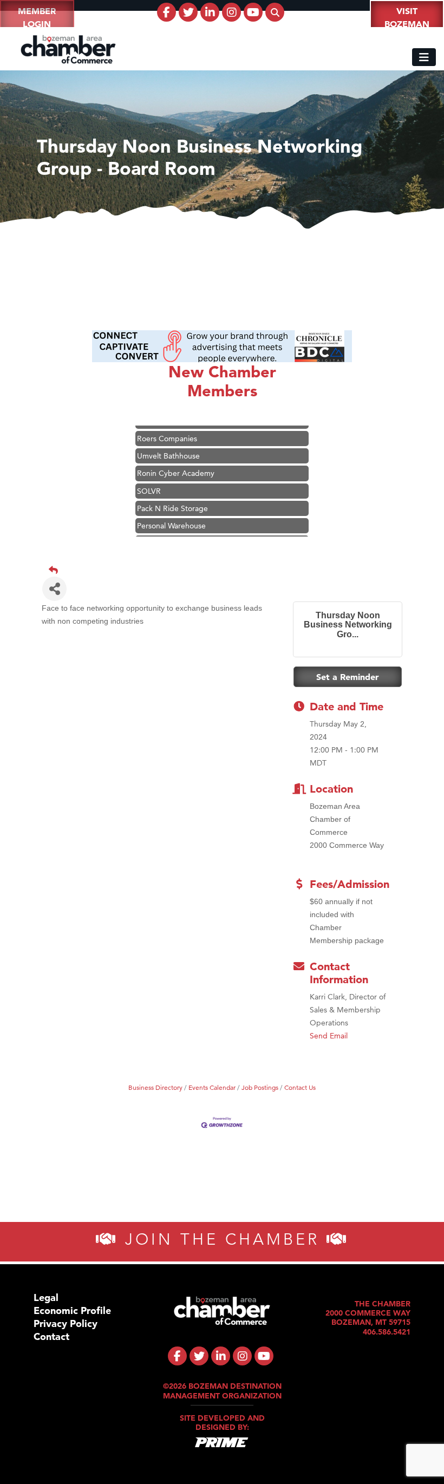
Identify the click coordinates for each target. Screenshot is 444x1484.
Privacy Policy (65, 1323)
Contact (51, 1336)
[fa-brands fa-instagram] (231, 12)
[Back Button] (226, 570)
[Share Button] (54, 589)
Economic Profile (72, 1310)
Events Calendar (212, 1087)
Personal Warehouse (171, 514)
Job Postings (259, 1087)
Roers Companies (167, 427)
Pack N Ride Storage (172, 497)
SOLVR (149, 480)
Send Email (329, 1036)
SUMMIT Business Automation (189, 532)
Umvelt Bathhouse (168, 444)
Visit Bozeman (406, 17)
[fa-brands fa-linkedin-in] (209, 12)
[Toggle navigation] (424, 57)
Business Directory (155, 1087)
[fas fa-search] (274, 12)
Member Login (37, 17)
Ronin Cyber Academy (175, 462)
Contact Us (300, 1087)
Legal (46, 1297)
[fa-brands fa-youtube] (253, 12)
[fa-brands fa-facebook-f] (166, 12)
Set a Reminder (347, 676)
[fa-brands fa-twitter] (188, 12)
